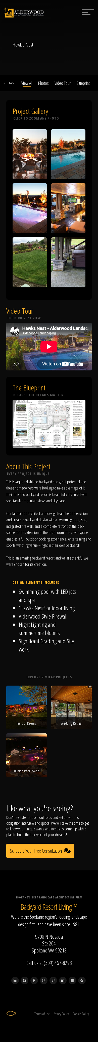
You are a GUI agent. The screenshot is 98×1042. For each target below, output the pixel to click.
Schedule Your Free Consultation (36, 850)
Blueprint (83, 83)
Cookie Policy (81, 1013)
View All (26, 83)
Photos (43, 83)
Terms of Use (42, 1013)
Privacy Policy (61, 1013)
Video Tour (63, 83)
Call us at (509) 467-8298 (49, 963)
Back (11, 83)
